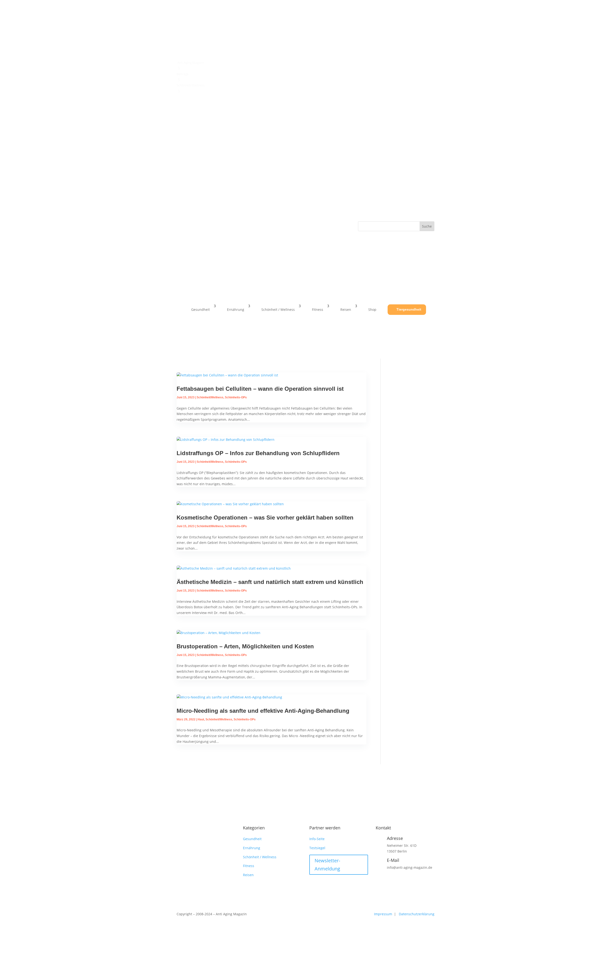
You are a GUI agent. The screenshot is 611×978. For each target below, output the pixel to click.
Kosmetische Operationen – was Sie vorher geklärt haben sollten (265, 517)
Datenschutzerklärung (416, 914)
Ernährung (235, 309)
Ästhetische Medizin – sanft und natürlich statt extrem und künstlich (270, 582)
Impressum (383, 914)
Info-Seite (317, 839)
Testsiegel (317, 848)
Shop (372, 309)
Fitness (317, 309)
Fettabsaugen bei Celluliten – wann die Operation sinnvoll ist (260, 388)
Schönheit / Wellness (278, 309)
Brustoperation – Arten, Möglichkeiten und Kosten (245, 646)
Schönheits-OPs (236, 397)
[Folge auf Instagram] (190, 225)
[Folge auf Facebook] (180, 225)
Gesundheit (200, 309)
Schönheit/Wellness (210, 397)
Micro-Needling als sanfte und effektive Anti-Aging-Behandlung (263, 710)
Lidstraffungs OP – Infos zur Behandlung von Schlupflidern (258, 453)
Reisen (345, 309)
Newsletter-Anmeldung (327, 864)
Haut (201, 719)
